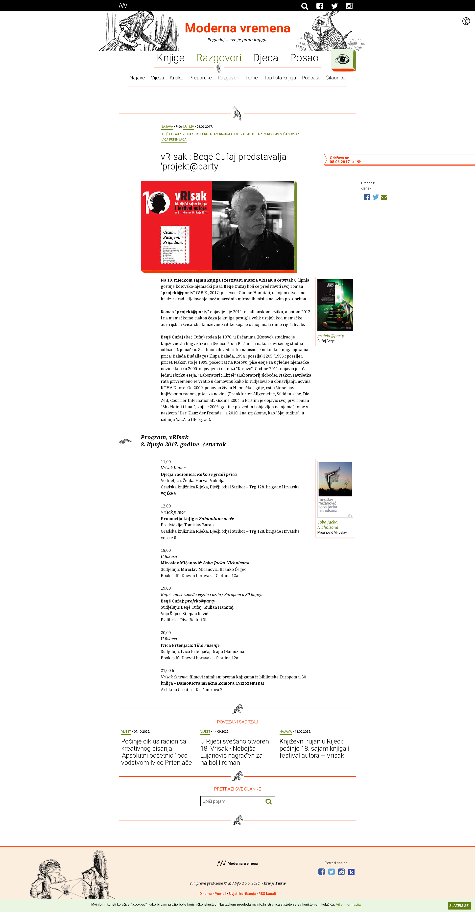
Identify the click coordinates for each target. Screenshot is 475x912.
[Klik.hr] (351, 872)
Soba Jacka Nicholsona (332, 526)
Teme (251, 78)
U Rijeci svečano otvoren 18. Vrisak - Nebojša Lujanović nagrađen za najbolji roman (234, 752)
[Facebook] (320, 6)
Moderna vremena (237, 28)
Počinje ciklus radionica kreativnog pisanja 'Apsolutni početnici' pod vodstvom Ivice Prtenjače (156, 752)
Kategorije (342, 59)
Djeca (265, 57)
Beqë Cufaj (170, 134)
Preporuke (200, 78)
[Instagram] (349, 6)
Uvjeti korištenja (242, 894)
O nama (205, 894)
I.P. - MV (188, 126)
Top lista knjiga (280, 78)
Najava (167, 126)
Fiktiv (281, 883)
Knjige (171, 57)
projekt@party (330, 338)
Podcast (311, 78)
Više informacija (348, 904)
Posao (304, 57)
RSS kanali (267, 894)
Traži (268, 801)
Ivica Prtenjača (174, 139)
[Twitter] (334, 6)
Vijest (126, 731)
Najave (137, 78)
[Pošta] (384, 196)
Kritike (176, 78)
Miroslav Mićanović (280, 134)
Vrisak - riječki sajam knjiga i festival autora (221, 134)
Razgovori (218, 57)
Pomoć (220, 894)
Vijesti (157, 78)
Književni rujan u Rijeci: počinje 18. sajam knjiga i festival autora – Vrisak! (314, 748)
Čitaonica (336, 78)
